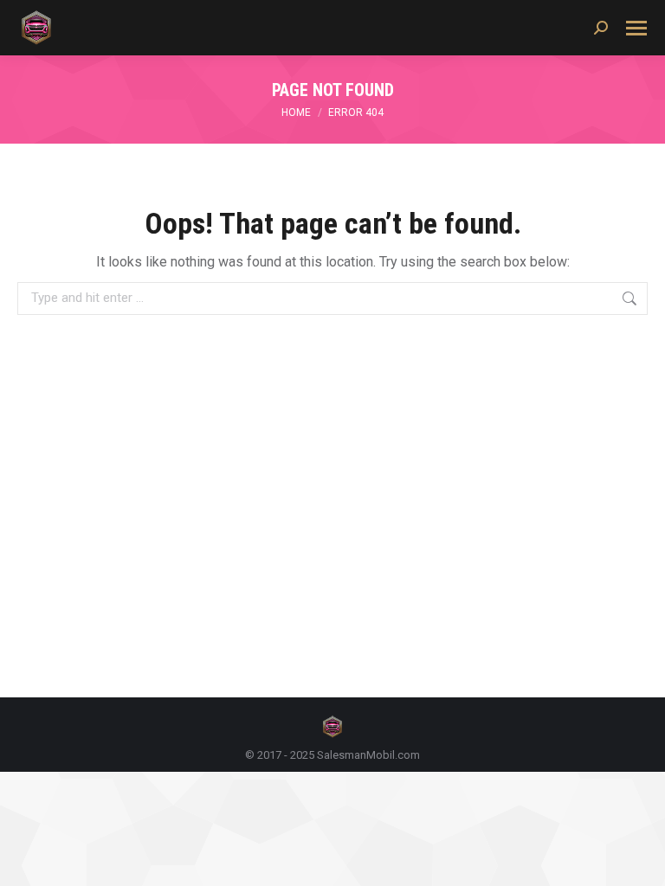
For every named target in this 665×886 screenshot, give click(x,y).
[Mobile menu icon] (636, 28)
